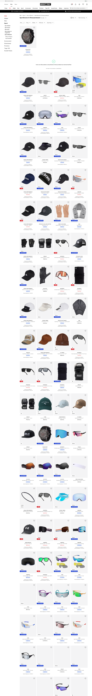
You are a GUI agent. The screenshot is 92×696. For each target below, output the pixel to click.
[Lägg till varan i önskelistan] (34, 27)
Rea (21, 22)
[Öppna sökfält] (70, 8)
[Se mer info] (28, 56)
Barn (16, 4)
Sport (24, 15)
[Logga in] (75, 4)
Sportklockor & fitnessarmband (42, 15)
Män (11, 4)
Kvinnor (6, 4)
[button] (73, 18)
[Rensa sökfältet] (86, 8)
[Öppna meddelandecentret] (79, 4)
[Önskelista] (83, 4)
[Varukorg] (87, 4)
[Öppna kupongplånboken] (72, 4)
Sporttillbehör (30, 15)
